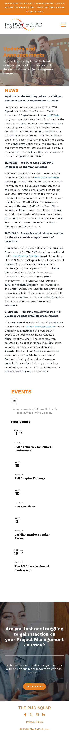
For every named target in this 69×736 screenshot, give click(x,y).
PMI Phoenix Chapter (26, 256)
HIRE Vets (53, 115)
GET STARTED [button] (34, 686)
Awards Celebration (46, 177)
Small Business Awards (41, 326)
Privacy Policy (34, 721)
